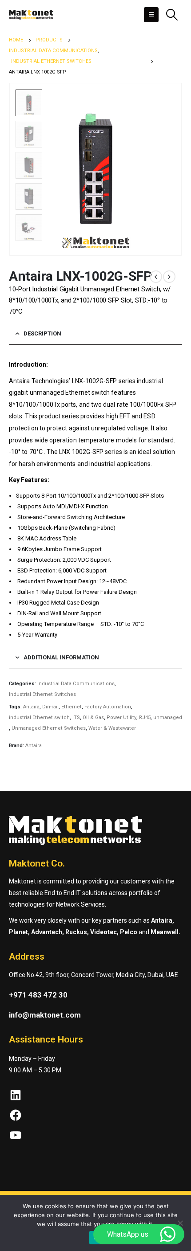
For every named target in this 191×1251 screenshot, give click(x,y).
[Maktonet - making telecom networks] (31, 15)
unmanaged (167, 717)
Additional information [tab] (61, 657)
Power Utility (121, 717)
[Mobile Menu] (151, 14)
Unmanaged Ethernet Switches (49, 728)
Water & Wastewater (112, 728)
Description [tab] (42, 333)
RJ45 (145, 717)
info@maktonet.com (45, 1014)
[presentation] (171, 169)
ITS (76, 717)
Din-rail (50, 707)
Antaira (31, 707)
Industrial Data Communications (76, 684)
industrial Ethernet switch (39, 717)
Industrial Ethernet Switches (42, 694)
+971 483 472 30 (38, 994)
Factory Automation (107, 707)
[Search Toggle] (172, 14)
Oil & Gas (93, 717)
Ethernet (71, 707)
